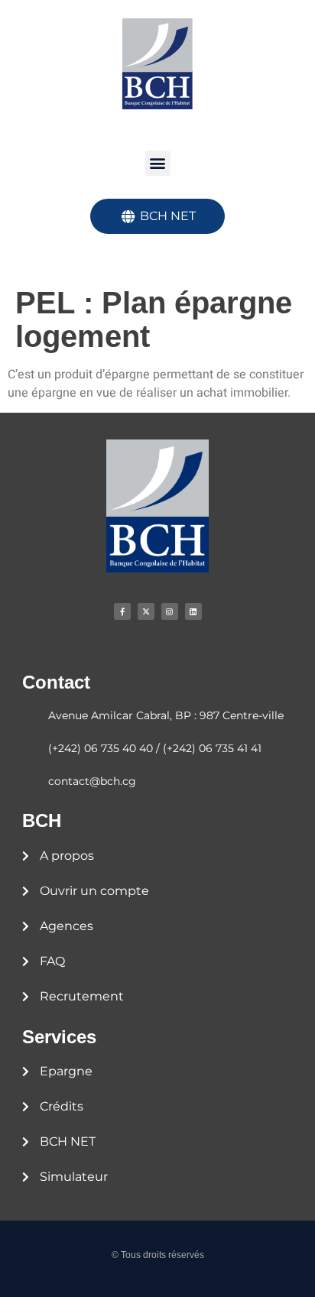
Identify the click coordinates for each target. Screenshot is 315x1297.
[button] (157, 163)
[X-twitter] (146, 611)
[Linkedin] (193, 611)
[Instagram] (169, 611)
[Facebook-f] (122, 611)
